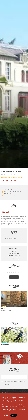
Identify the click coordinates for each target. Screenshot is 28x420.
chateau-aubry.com (8, 196)
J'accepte (13, 415)
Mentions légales (8, 411)
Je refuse (6, 415)
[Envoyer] (25, 377)
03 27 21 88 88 (8, 189)
